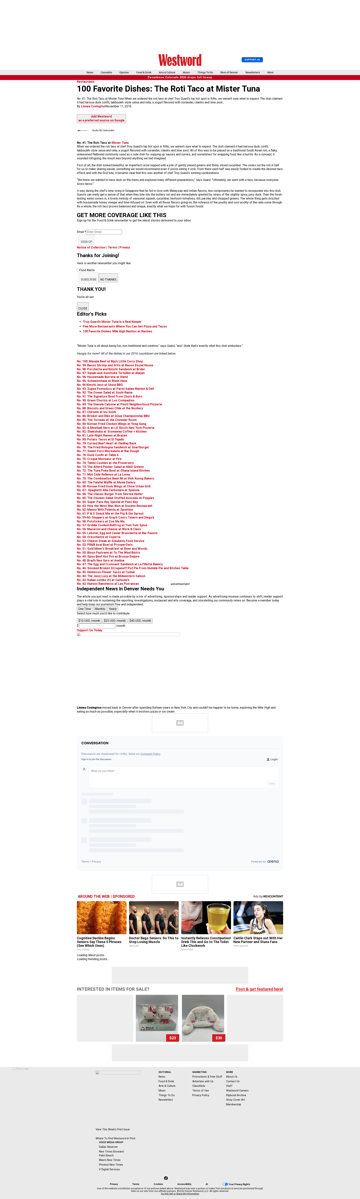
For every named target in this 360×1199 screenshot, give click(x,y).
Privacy (124, 247)
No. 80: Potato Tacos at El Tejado (100, 439)
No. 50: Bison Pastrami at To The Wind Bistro (108, 552)
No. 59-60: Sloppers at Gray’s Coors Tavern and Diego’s (115, 517)
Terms (112, 247)
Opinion (124, 72)
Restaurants (85, 82)
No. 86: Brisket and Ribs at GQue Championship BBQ (113, 416)
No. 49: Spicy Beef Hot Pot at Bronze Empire (108, 556)
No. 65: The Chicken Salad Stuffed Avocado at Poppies (115, 498)
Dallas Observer (108, 1146)
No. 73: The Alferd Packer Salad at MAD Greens (110, 467)
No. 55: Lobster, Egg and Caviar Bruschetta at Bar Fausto (117, 533)
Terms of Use (200, 1090)
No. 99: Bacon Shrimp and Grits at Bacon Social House (115, 365)
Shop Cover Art (235, 1099)
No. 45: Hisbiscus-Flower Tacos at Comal (106, 572)
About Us (231, 1076)
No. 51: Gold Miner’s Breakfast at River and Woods (112, 548)
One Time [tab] (84, 609)
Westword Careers (237, 1090)
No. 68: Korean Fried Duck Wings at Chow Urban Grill (113, 486)
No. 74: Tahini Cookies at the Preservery (105, 463)
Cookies (158, 1184)
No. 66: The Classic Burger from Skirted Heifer (110, 494)
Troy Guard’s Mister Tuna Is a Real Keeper (112, 322)
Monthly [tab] (100, 609)
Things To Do (205, 72)
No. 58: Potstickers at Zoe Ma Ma (100, 521)
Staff (229, 1085)
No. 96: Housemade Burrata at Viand (102, 377)
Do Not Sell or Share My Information (180, 1193)
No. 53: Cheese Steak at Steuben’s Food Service (110, 541)
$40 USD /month (140, 620)
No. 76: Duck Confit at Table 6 (97, 455)
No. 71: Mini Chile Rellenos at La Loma (103, 474)
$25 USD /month (115, 620)
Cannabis (106, 72)
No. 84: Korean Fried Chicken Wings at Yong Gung (111, 424)
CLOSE (82, 308)
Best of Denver (229, 72)
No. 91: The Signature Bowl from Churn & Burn (109, 396)
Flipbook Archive (236, 1095)
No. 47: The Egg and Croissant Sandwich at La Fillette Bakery (120, 564)
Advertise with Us (202, 1081)
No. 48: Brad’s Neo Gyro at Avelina (100, 560)
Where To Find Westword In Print (115, 1138)
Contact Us (233, 1081)
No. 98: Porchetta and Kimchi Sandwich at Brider (111, 369)
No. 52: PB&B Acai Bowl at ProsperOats (105, 544)
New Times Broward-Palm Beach (111, 1153)
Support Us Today (89, 630)
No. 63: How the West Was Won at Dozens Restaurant (114, 506)
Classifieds (198, 1085)
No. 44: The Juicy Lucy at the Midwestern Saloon (111, 576)
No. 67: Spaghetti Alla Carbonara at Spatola (108, 490)
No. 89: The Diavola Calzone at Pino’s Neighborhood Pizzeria (119, 404)
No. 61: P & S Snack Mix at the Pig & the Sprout (110, 513)
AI (207, 1184)
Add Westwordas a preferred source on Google (101, 118)
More (270, 72)
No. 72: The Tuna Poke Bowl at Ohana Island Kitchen (113, 470)
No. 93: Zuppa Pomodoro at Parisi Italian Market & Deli (115, 389)
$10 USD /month (89, 620)
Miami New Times (110, 1159)
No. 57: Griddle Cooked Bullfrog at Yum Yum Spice (112, 525)
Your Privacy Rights (239, 1184)
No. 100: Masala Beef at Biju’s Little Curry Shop (110, 361)
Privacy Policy (200, 1095)
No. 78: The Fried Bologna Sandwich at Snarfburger (113, 447)
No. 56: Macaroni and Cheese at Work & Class (109, 529)
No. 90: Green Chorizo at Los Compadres (105, 400)
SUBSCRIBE (89, 279)
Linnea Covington (93, 106)
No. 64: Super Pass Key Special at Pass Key (107, 502)
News (90, 72)
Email (81, 232)
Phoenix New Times (111, 1164)
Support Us (252, 59)
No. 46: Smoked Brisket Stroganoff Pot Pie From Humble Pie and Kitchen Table (133, 568)
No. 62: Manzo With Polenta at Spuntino (105, 509)
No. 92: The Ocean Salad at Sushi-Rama (104, 392)
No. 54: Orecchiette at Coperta (98, 537)
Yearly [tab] (113, 609)
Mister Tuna (120, 143)
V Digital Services (109, 1169)
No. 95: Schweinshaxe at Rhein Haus (102, 381)
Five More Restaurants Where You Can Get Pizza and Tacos (125, 326)
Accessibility (184, 1184)
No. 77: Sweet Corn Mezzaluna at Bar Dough (108, 451)
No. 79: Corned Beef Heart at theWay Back (106, 443)
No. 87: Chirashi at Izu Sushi (96, 412)
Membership (233, 1104)
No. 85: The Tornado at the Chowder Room (107, 420)
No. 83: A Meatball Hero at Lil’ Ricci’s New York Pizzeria (115, 428)
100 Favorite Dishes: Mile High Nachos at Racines (117, 331)
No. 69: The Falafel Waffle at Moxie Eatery (106, 482)
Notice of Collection (91, 247)
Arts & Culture (167, 72)
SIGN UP (86, 242)
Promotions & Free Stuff (207, 1076)
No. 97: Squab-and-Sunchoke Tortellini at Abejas (111, 373)
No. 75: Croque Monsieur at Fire (99, 459)
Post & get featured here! (259, 989)
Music (186, 72)
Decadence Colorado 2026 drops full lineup (180, 77)
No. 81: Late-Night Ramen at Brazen (102, 435)
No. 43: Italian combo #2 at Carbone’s (103, 580)
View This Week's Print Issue (113, 1129)
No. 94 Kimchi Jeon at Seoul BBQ (100, 385)
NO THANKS (108, 279)
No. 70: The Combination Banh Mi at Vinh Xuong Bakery (115, 478)
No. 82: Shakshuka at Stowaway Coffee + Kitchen (112, 431)
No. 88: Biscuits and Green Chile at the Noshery (110, 408)
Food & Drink (143, 72)
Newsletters (252, 72)
